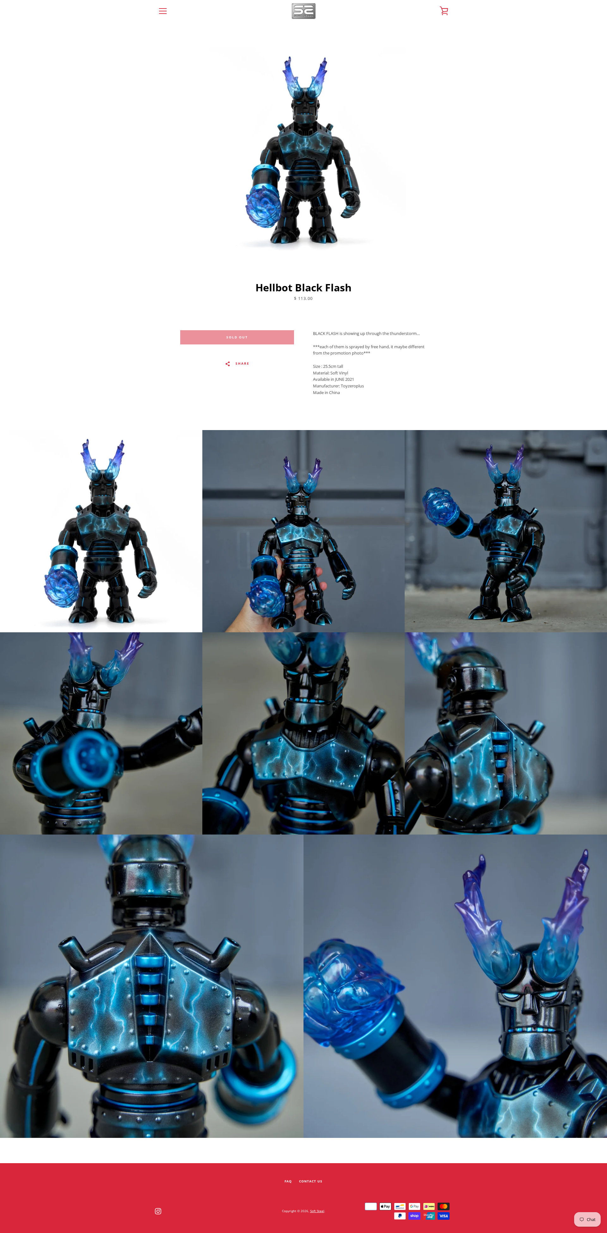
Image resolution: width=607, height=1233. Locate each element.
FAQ (288, 1181)
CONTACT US (310, 1181)
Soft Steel (317, 1211)
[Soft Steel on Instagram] (158, 1210)
